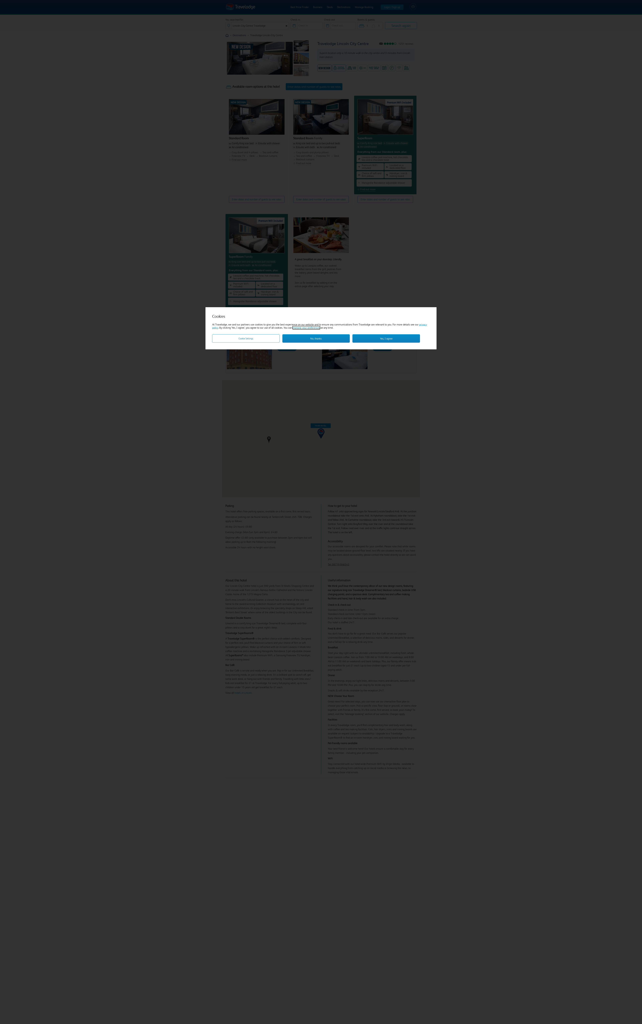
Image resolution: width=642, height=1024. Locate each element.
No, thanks (316, 338)
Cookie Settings (246, 338)
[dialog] (321, 328)
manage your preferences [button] (306, 327)
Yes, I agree (386, 338)
